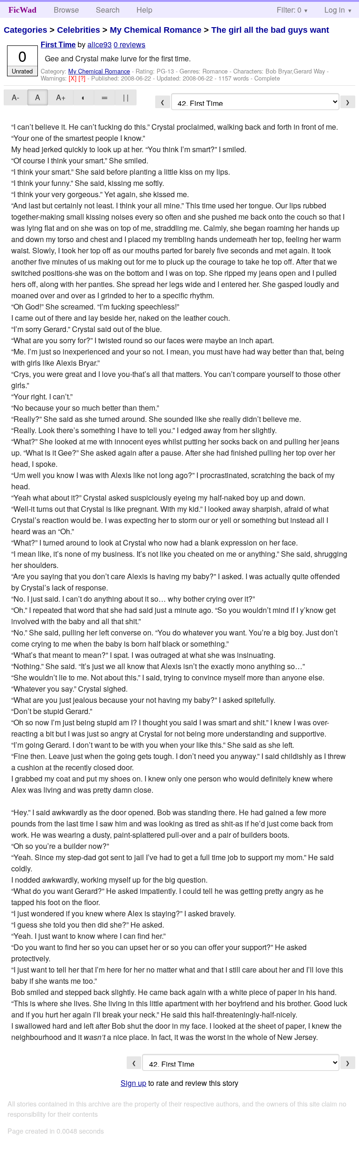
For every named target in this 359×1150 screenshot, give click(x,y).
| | (126, 97)
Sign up (133, 1082)
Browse (66, 9)
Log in (334, 9)
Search (108, 9)
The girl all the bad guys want (270, 30)
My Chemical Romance (155, 30)
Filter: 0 (289, 9)
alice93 (99, 44)
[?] (83, 78)
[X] (74, 78)
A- (15, 97)
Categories (25, 30)
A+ (60, 97)
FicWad (22, 10)
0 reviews (129, 44)
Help (144, 9)
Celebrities (78, 30)
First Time (58, 45)
